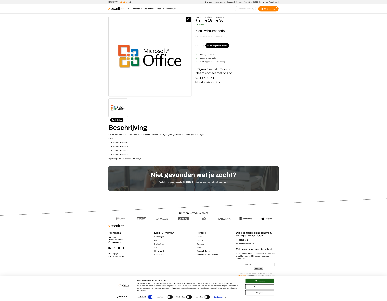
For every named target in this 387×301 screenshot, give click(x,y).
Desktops (200, 244)
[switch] (170, 297)
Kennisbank (171, 9)
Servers (199, 248)
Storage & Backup (203, 251)
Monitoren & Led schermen (207, 255)
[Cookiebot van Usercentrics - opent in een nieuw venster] (122, 297)
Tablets (199, 237)
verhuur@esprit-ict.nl (270, 2)
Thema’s (160, 9)
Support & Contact (234, 2)
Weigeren (259, 293)
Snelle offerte (149, 9)
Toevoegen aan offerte (218, 46)
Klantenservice (219, 2)
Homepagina (159, 237)
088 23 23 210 (253, 2)
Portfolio (157, 240)
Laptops (200, 240)
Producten (136, 9)
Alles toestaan (260, 281)
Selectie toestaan (260, 287)
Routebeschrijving (119, 242)
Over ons (208, 2)
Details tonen (218, 297)
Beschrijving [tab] (117, 120)
